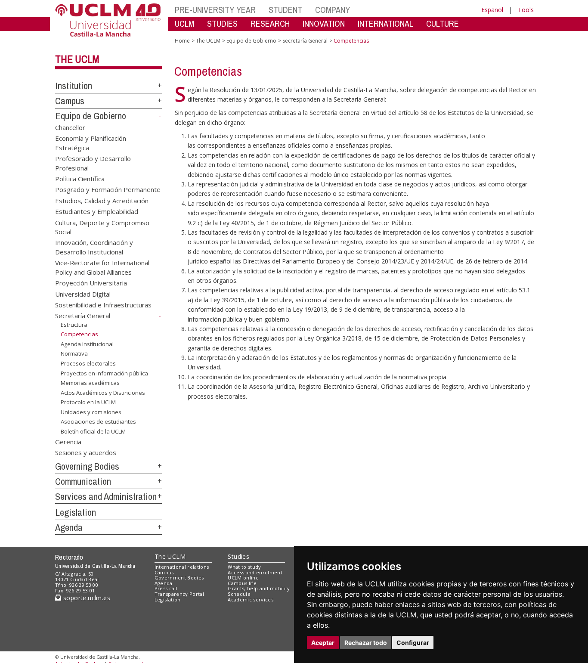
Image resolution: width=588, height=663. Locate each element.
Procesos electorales (88, 363)
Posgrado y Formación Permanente (108, 189)
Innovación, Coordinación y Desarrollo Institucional (94, 247)
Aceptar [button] (322, 642)
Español (492, 10)
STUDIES (222, 23)
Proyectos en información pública (104, 373)
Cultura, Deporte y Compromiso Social (102, 226)
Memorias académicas (90, 383)
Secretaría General (82, 315)
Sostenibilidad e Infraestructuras (103, 305)
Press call (166, 588)
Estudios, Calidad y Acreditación (102, 200)
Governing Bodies (87, 466)
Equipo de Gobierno (90, 115)
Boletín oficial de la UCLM (93, 431)
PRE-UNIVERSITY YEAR (215, 9)
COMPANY (332, 9)
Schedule (239, 594)
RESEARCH (270, 23)
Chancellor (70, 127)
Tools (526, 10)
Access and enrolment (255, 572)
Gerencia (68, 441)
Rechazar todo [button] (365, 642)
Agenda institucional (87, 344)
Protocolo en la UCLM (88, 402)
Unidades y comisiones (91, 412)
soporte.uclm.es (85, 598)
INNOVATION (324, 23)
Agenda (69, 527)
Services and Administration (106, 496)
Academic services (250, 599)
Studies (238, 556)
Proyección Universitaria (91, 283)
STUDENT (285, 9)
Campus (69, 100)
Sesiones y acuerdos (85, 452)
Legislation (75, 512)
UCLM (184, 23)
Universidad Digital (83, 293)
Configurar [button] (412, 642)
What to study (244, 567)
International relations (182, 567)
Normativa (74, 353)
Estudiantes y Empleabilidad (96, 211)
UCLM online (243, 577)
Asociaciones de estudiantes (98, 421)
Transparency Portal (179, 594)
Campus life (242, 583)
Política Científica (80, 178)
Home (182, 40)
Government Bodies (179, 577)
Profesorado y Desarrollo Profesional (93, 163)
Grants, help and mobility (259, 588)
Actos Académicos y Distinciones (103, 393)
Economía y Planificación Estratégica (90, 143)
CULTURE (442, 23)
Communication (83, 481)
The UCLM (77, 59)
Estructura (74, 324)
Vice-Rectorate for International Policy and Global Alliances (102, 267)
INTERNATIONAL (385, 23)
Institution (73, 85)
